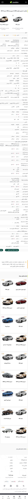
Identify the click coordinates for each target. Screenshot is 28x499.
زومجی (11, 465)
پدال (12, 471)
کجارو (11, 468)
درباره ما (25, 468)
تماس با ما (24, 465)
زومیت (11, 462)
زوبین (11, 460)
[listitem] (14, 287)
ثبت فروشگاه (24, 460)
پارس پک (24, 475)
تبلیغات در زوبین (23, 462)
